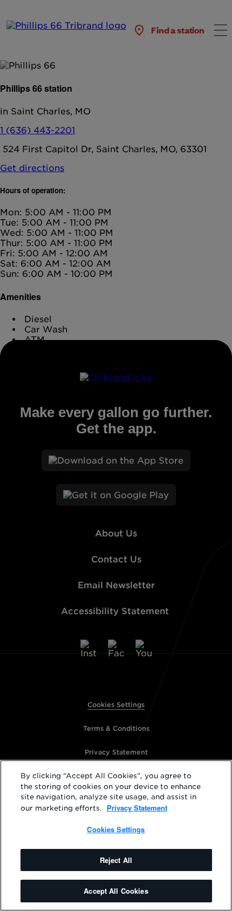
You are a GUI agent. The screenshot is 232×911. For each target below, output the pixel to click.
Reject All (116, 860)
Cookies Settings (116, 829)
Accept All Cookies (116, 891)
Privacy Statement (137, 808)
